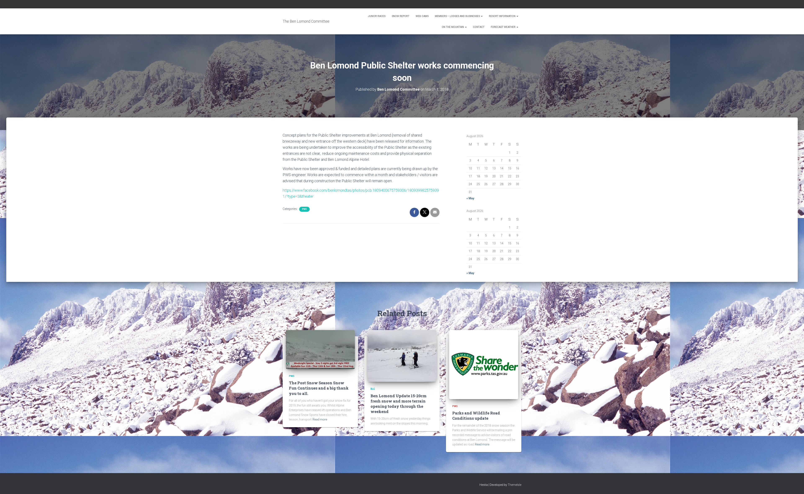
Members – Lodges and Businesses (458, 16)
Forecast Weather (503, 27)
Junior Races (376, 16)
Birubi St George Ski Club (451, 66)
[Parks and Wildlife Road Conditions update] (483, 364)
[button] (482, 16)
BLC (373, 388)
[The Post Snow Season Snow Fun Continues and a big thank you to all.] (320, 349)
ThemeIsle (514, 484)
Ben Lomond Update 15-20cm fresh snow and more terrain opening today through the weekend (398, 403)
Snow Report (400, 16)
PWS (304, 209)
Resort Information (502, 16)
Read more (320, 419)
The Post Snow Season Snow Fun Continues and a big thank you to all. (319, 388)
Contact (478, 27)
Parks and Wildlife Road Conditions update (476, 415)
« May (470, 198)
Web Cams (422, 16)
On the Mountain (453, 27)
